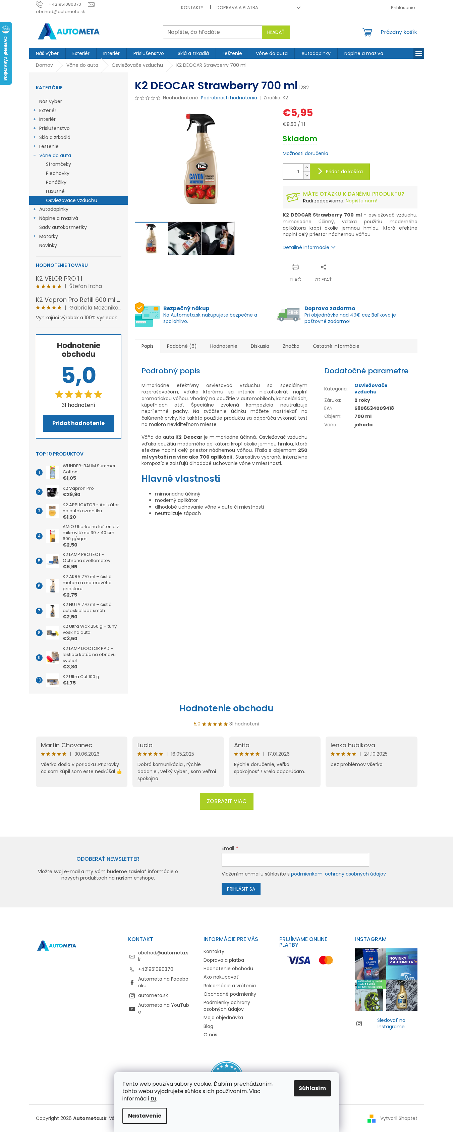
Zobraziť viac (226, 801)
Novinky (48, 245)
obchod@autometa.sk (163, 955)
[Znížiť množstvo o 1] (306, 175)
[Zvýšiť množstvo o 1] (306, 168)
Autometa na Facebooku (163, 982)
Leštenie (49, 146)
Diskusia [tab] (260, 346)
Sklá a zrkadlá (54, 137)
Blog (208, 1026)
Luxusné (55, 191)
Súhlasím (312, 1088)
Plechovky (57, 173)
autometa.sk (153, 995)
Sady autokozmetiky (63, 227)
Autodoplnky (53, 209)
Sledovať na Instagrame (391, 1023)
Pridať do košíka (344, 171)
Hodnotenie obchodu (226, 708)
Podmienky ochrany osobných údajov (227, 1005)
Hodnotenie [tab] (223, 346)
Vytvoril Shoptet (398, 1118)
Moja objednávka (223, 1017)
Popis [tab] (147, 346)
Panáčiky (56, 182)
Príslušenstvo (54, 128)
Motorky (48, 236)
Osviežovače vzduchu (71, 200)
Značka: (276, 97)
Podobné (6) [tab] (182, 346)
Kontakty (192, 7)
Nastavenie (144, 1116)
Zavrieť (348, 267)
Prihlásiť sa (241, 889)
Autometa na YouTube (163, 1008)
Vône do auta (55, 155)
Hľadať (276, 32)
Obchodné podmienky (230, 994)
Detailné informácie (306, 247)
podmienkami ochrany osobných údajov (338, 873)
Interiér (47, 119)
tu (153, 1098)
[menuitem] (47, 53)
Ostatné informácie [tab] (336, 346)
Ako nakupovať (221, 977)
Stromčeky (58, 164)
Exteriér (47, 110)
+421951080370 (155, 969)
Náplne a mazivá (58, 218)
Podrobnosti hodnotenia (229, 98)
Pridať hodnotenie (78, 423)
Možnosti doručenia (305, 153)
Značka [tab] (291, 346)
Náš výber (50, 101)
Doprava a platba (237, 7)
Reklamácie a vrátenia (230, 985)
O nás (210, 1034)
